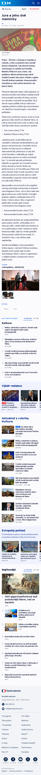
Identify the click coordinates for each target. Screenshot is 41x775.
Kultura (6, 309)
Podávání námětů (28, 743)
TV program (6, 716)
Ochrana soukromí (15, 771)
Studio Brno (26, 725)
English (4, 771)
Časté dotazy (26, 747)
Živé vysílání (6, 720)
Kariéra (24, 738)
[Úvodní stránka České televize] (11, 690)
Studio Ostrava (27, 729)
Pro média (25, 716)
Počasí (4, 738)
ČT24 (15, 309)
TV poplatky (6, 725)
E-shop (4, 743)
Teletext (5, 729)
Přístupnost (29, 771)
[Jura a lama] (20, 39)
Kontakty (25, 752)
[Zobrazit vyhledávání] (33, 3)
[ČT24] (6, 3)
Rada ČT (24, 734)
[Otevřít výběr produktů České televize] (38, 3)
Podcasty (5, 734)
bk (2, 23)
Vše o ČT (5, 752)
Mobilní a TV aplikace (10, 747)
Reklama (24, 720)
